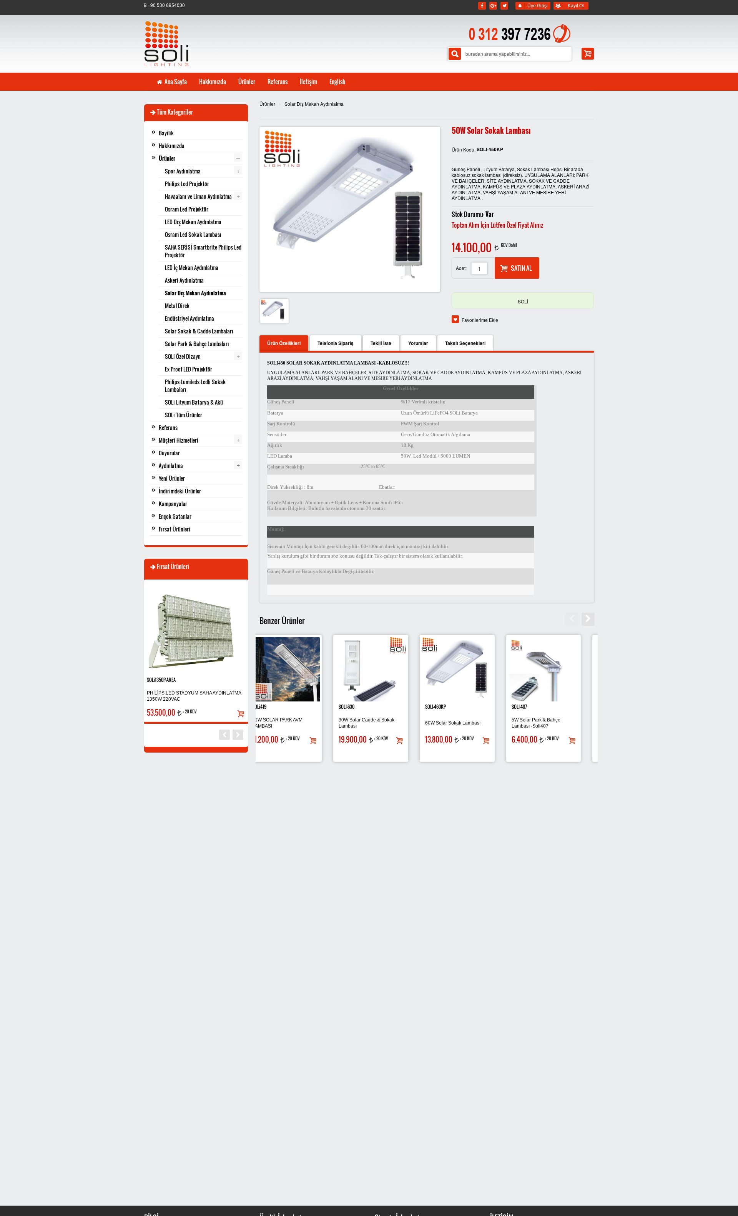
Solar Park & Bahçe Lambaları (197, 344)
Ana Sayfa (175, 81)
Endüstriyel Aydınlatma (189, 318)
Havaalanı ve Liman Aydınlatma (198, 196)
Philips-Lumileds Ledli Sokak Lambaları (195, 385)
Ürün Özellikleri (284, 343)
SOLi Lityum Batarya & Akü (194, 402)
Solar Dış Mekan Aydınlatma (314, 103)
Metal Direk (177, 306)
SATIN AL (521, 268)
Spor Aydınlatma (183, 171)
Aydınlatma (171, 465)
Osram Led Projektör (186, 209)
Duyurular (169, 453)
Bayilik (166, 133)
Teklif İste (381, 343)
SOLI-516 (272, 707)
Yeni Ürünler (172, 478)
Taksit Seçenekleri (465, 343)
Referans (168, 427)
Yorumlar (418, 343)
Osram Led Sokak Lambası (193, 234)
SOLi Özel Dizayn (183, 356)
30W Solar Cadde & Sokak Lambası (552, 723)
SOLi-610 (358, 707)
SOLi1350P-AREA (161, 680)
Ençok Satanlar (175, 516)
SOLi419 (445, 707)
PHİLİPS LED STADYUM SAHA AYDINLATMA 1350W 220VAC (194, 696)
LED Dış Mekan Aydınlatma (193, 222)
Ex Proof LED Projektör (188, 369)
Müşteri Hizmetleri (178, 440)
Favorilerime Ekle (480, 319)
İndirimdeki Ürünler (180, 491)
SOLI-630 (532, 707)
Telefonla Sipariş (335, 343)
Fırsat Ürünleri (174, 529)
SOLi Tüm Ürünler (183, 415)
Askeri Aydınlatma (184, 280)
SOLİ (523, 301)
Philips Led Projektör (187, 184)
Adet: (461, 268)
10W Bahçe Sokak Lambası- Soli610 (381, 723)
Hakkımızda (171, 146)
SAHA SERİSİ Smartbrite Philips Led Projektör (203, 251)
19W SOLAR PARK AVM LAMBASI (463, 723)
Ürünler (267, 103)
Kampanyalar (173, 504)
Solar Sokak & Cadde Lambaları (199, 331)
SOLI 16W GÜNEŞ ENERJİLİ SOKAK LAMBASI (295, 723)
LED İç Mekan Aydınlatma (191, 267)
